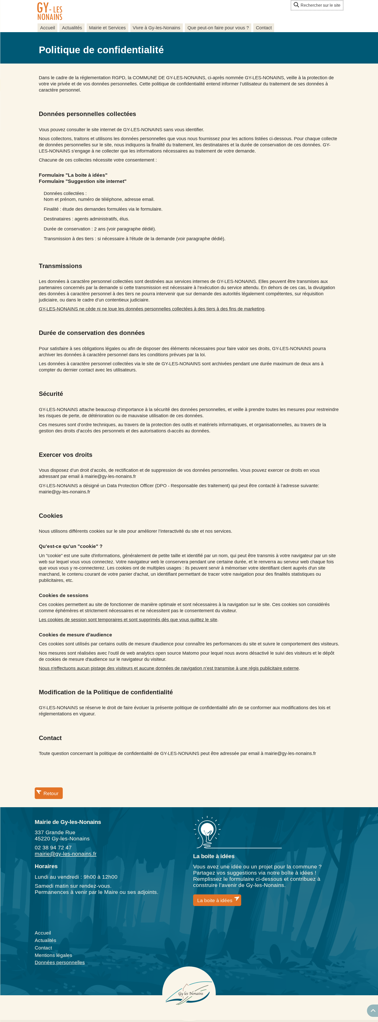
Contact (264, 27)
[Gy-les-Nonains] (49, 11)
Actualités (72, 27)
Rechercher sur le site (320, 5)
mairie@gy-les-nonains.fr (65, 854)
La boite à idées (214, 900)
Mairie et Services (107, 27)
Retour (50, 793)
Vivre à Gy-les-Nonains (156, 27)
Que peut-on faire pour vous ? (218, 27)
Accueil (47, 27)
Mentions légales (53, 955)
